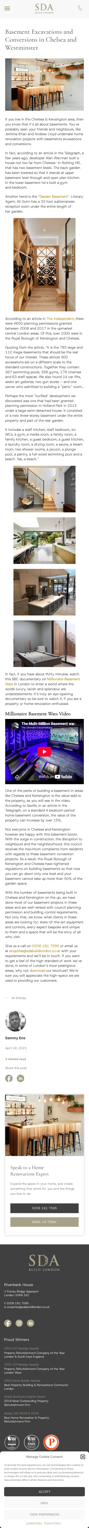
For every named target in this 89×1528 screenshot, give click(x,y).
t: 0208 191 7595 (16, 1303)
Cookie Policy (34, 1522)
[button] (83, 1457)
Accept (45, 1492)
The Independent (60, 318)
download (37, 970)
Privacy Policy (52, 1522)
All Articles (18, 998)
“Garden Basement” (53, 196)
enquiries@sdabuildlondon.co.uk (34, 951)
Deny (44, 1503)
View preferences (44, 1514)
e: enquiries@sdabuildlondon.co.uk (26, 1307)
